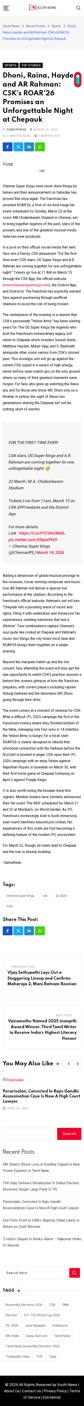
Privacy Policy (55, 1391)
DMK (65, 1305)
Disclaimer (52, 1397)
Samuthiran (16, 129)
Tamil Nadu (62, 1336)
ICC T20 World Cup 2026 (42, 1315)
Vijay (52, 1357)
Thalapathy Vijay (18, 1357)
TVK (39, 1357)
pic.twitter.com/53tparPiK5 (32, 539)
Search (69, 1134)
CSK (45, 896)
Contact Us (31, 1391)
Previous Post (23, 966)
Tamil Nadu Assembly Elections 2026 (33, 1346)
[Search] (78, 7)
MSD (9, 906)
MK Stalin (12, 1336)
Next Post (64, 1015)
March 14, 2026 (50, 552)
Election (11, 1315)
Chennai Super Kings (20, 896)
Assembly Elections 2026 (24, 1305)
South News (67, 1384)
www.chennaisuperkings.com (26, 285)
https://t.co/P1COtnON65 (41, 533)
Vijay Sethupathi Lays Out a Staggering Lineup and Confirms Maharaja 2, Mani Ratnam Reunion (42, 978)
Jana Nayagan (35, 1325)
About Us (11, 1391)
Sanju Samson (36, 1336)
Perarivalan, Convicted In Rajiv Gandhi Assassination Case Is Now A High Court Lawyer (41, 1096)
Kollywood (60, 1325)
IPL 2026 (61, 896)
